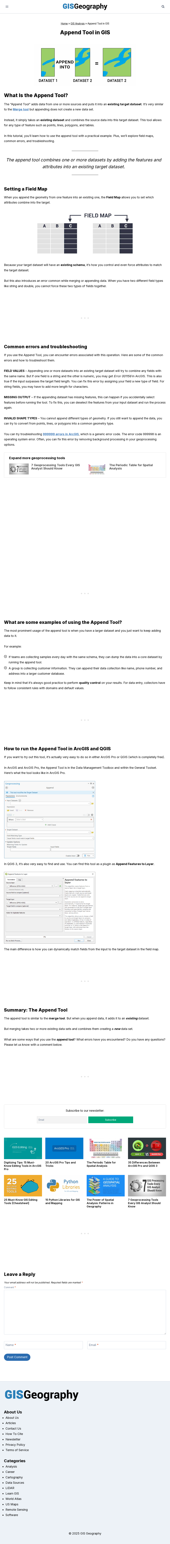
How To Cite (14, 1434)
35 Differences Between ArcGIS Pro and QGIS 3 (144, 1164)
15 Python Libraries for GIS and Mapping (62, 1201)
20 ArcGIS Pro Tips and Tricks (60, 1164)
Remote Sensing (16, 1509)
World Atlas (13, 1499)
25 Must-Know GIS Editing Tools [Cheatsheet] (20, 1201)
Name (10, 1345)
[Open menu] (7, 6)
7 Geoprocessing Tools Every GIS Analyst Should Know (55, 466)
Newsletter (12, 1439)
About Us (12, 1417)
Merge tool (21, 109)
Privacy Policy (15, 1444)
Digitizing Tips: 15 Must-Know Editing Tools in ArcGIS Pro (22, 1166)
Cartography (14, 1477)
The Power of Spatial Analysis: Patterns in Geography (100, 1203)
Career (10, 1472)
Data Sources (14, 1482)
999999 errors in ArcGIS (61, 434)
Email (94, 1345)
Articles (10, 1423)
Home (64, 23)
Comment (10, 1287)
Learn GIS (12, 1493)
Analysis (11, 1466)
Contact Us (13, 1428)
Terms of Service (17, 1450)
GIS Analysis (78, 23)
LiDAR (9, 1488)
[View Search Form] (163, 7)
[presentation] (19, 468)
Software (11, 1515)
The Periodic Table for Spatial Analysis (131, 466)
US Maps (11, 1504)
